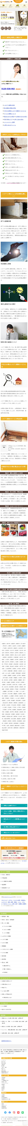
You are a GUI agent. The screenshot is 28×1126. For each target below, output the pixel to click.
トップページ (3, 1060)
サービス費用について (10, 113)
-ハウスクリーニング (4, 1083)
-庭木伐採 (3, 1087)
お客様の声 (3, 1064)
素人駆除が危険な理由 (10, 108)
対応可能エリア (8, 119)
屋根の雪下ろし (6, 965)
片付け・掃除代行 (6, 874)
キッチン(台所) (16, 900)
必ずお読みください (3, 6)
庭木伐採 (4, 955)
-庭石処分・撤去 (4, 1081)
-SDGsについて (3, 1105)
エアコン (10, 900)
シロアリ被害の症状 (9, 105)
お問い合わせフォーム (10, 125)
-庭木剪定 (3, 1088)
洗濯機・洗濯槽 (22, 903)
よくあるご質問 (5, 990)
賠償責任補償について (5, 1071)
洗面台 (15, 902)
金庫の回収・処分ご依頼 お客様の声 (10, 1033)
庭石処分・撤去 (5, 916)
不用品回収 (4, 878)
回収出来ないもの (7, 997)
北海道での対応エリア (7, 981)
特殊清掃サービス (6, 887)
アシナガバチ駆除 (7, 926)
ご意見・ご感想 (3, 1067)
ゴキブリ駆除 (5, 942)
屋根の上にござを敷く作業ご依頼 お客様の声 (12, 1018)
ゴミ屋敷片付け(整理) (7, 881)
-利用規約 (3, 1096)
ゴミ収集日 (4, 1006)
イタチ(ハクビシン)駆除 (7, 949)
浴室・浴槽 (10, 902)
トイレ (19, 902)
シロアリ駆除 (5, 939)
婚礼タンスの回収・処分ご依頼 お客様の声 (12, 1026)
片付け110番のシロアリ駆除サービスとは (15, 111)
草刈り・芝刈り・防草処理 (8, 919)
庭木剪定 (4, 959)
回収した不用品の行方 (7, 994)
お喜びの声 (10, 6)
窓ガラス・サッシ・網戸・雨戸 (10, 903)
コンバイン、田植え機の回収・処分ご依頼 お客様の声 (14, 1029)
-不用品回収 (3, 1077)
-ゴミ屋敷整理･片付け (4, 1080)
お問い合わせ (3, 1070)
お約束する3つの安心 (21, 116)
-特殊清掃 (3, 1084)
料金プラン (4, 987)
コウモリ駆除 (5, 952)
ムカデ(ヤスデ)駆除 (6, 936)
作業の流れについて (6, 984)
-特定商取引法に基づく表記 (5, 1099)
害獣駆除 (4, 946)
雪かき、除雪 (5, 962)
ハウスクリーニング (7, 897)
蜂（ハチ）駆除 (5, 923)
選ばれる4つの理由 (9, 116)
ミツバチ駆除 (6, 932)
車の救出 (5, 972)
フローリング (4, 900)
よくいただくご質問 (9, 122)
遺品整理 (4, 884)
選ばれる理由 (17, 6)
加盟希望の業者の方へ (6, 1040)
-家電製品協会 (3, 1106)
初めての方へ (3, 1061)
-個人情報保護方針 (4, 1097)
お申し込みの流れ (18, 119)
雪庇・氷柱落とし (7, 969)
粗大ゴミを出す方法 (6, 1009)
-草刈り (2, 1090)
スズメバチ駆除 (6, 929)
